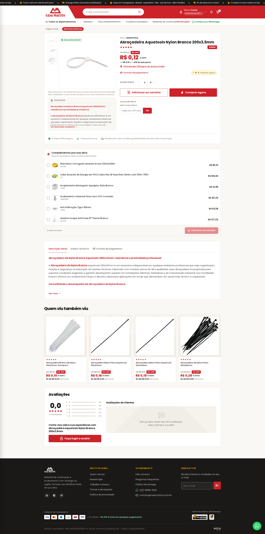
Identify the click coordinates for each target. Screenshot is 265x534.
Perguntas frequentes (147, 479)
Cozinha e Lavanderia (138, 21)
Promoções (183, 21)
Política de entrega (146, 484)
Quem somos (97, 474)
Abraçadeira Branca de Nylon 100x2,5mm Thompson (61, 364)
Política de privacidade (102, 494)
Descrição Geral (58, 248)
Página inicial (52, 29)
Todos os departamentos (62, 21)
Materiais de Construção (166, 21)
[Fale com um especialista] (257, 526)
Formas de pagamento (134, 72)
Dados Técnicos (80, 248)
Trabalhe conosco (99, 484)
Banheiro (89, 21)
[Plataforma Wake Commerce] (217, 528)
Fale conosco (143, 474)
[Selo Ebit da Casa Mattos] (211, 517)
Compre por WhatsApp (207, 21)
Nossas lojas (96, 479)
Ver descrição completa (64, 127)
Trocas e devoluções (101, 489)
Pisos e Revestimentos (110, 21)
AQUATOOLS (132, 38)
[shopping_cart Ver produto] (65, 336)
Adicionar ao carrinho (144, 92)
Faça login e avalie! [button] (75, 438)
